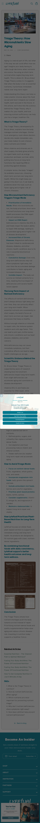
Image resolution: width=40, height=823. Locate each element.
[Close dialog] (1, 395)
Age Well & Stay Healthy (20, 416)
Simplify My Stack (20, 423)
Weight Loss (20, 412)
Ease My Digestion (20, 419)
